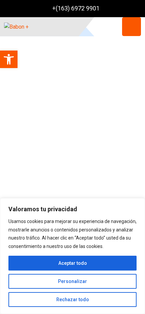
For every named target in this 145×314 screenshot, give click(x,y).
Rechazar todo (72, 299)
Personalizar (72, 281)
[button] (9, 59)
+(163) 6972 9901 (75, 8)
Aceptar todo (72, 263)
